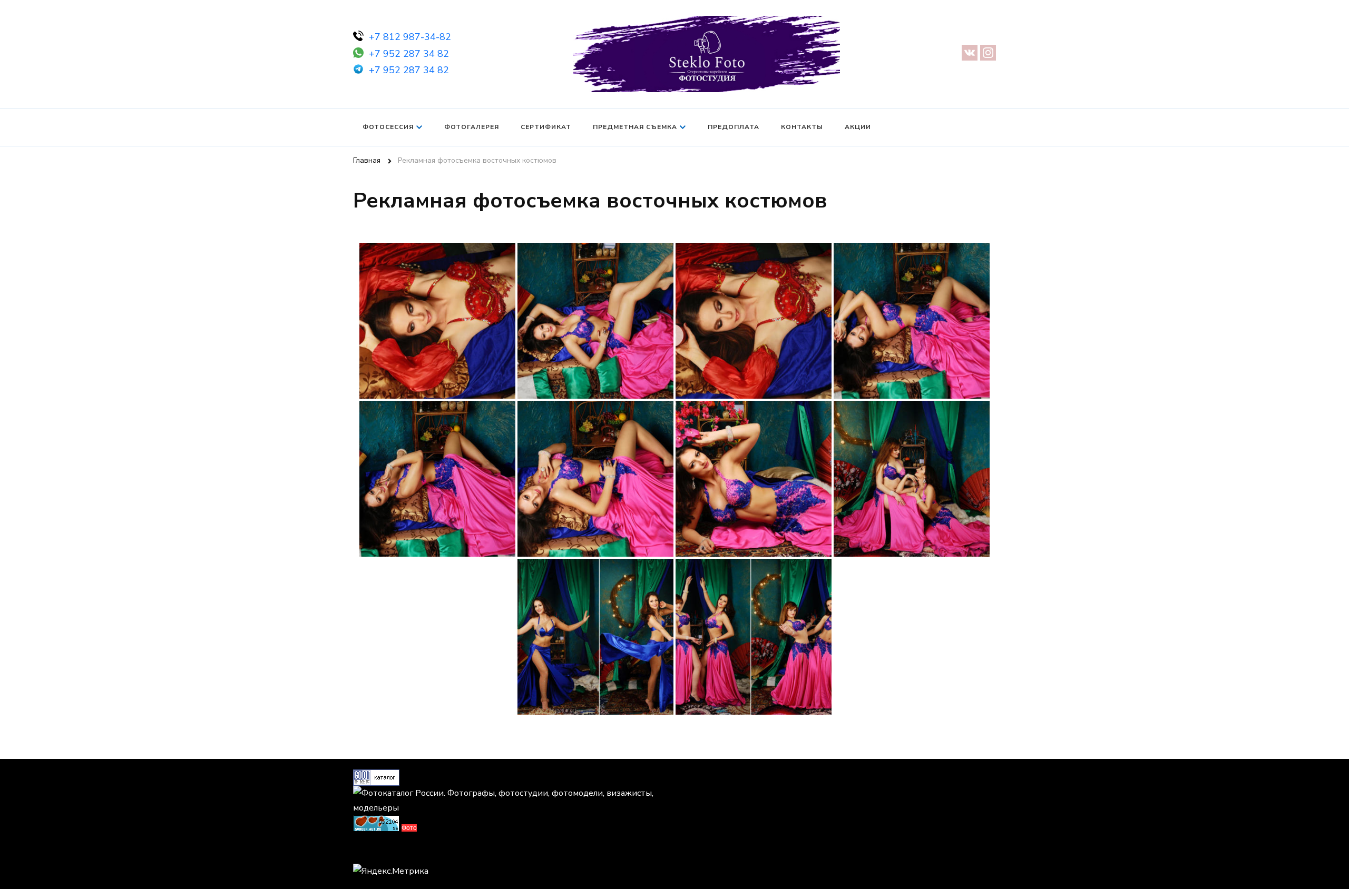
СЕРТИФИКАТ (546, 127)
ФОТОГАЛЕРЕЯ (471, 127)
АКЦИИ (858, 127)
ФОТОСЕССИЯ (388, 127)
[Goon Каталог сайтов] (376, 777)
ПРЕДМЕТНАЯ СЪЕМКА (635, 127)
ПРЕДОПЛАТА (733, 127)
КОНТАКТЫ (802, 127)
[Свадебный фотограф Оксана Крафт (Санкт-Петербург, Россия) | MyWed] (377, 851)
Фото (409, 828)
